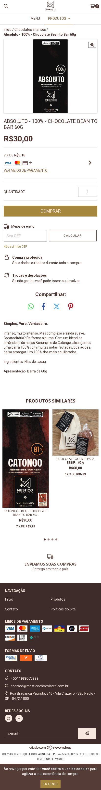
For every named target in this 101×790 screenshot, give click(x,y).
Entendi (50, 784)
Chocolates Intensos (30, 30)
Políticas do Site (63, 609)
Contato (11, 609)
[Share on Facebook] (43, 307)
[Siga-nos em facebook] (19, 718)
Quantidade (14, 192)
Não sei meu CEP (15, 246)
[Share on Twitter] (56, 307)
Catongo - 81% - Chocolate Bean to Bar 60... (25, 513)
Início (8, 30)
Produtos (57, 599)
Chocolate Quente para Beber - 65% (75, 460)
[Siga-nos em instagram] (8, 718)
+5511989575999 (24, 678)
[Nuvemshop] (50, 749)
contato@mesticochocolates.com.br (39, 686)
